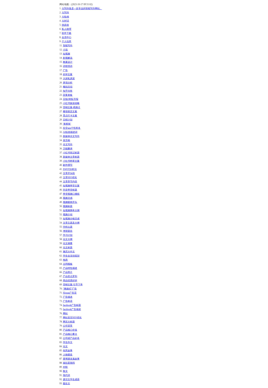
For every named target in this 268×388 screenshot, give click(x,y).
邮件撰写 (67, 165)
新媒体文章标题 (71, 156)
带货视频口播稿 (71, 194)
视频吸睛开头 (70, 202)
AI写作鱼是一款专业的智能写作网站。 (82, 8)
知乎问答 (67, 90)
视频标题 (67, 206)
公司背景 (67, 325)
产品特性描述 (70, 268)
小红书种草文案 (71, 161)
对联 (65, 367)
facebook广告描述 (72, 309)
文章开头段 (69, 173)
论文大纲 (67, 239)
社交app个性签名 (71, 128)
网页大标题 (69, 321)
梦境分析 (67, 82)
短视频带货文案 (71, 185)
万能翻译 (67, 148)
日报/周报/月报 (70, 99)
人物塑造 (67, 354)
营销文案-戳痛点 (71, 107)
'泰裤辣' (67, 123)
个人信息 (66, 41)
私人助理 (66, 29)
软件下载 (66, 33)
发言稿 (66, 140)
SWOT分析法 (70, 169)
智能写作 (67, 45)
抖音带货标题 (70, 189)
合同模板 (67, 264)
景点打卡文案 (70, 115)
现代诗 (66, 375)
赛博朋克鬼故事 (71, 358)
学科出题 (67, 226)
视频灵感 (67, 198)
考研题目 (67, 231)
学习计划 (67, 235)
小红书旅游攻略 (71, 103)
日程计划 (67, 119)
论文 (65, 346)
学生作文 (67, 342)
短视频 (66, 53)
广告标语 (67, 301)
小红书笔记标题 (71, 152)
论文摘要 (67, 243)
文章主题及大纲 (71, 222)
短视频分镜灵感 (71, 218)
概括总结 (67, 86)
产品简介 (67, 272)
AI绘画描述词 (70, 132)
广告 (65, 70)
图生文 (66, 383)
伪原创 (65, 25)
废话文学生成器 (71, 379)
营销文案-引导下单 (73, 284)
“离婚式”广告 (70, 288)
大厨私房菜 (69, 78)
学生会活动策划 (71, 255)
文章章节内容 (70, 181)
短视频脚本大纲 (71, 210)
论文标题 (67, 247)
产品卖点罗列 (70, 276)
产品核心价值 (70, 330)
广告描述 (67, 297)
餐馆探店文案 (70, 111)
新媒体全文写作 (71, 136)
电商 (65, 259)
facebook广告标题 (72, 305)
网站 (65, 313)
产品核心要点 (70, 334)
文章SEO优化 (70, 177)
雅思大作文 (69, 251)
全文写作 (67, 144)
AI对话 (65, 20)
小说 (65, 49)
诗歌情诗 (67, 66)
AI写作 (65, 12)
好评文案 (67, 74)
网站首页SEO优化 (72, 317)
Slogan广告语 (70, 292)
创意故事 (67, 350)
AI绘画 (65, 16)
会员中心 (66, 37)
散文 (65, 371)
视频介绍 (67, 214)
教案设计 (67, 62)
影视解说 (67, 58)
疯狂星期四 (69, 363)
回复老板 (67, 95)
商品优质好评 (70, 280)
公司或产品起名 (71, 338)
